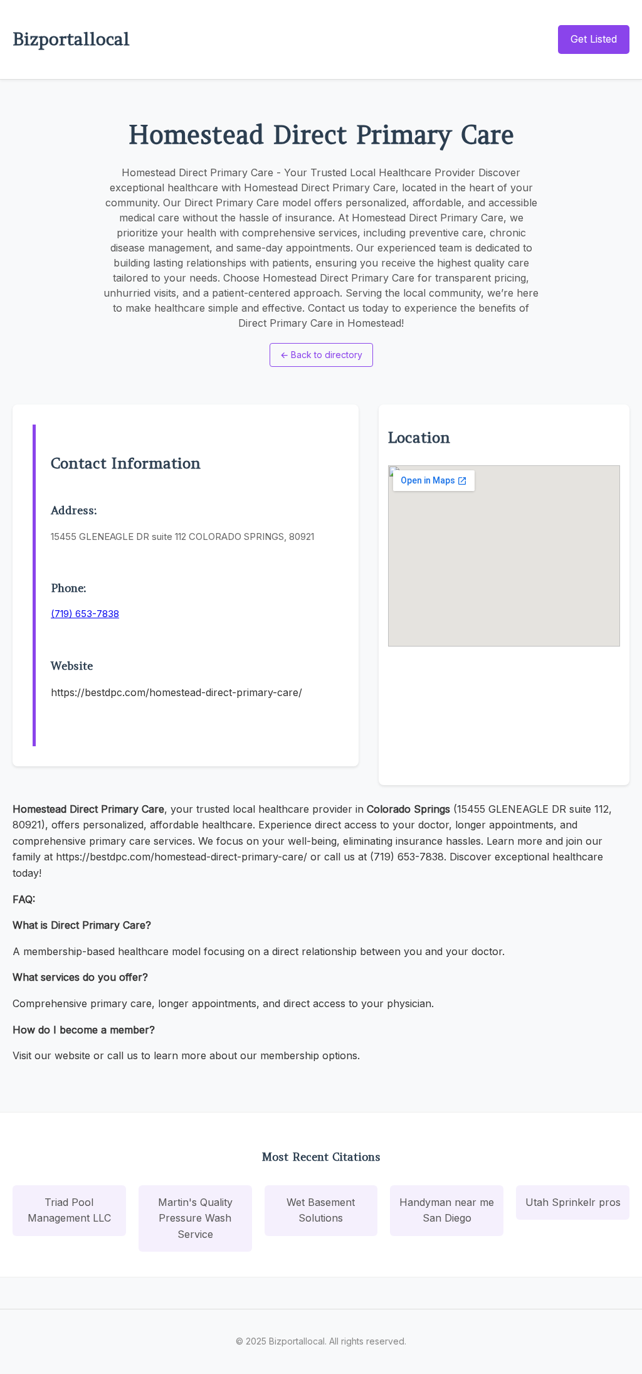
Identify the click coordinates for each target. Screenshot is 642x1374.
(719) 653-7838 (85, 614)
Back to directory (321, 354)
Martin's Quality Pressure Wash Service (195, 1218)
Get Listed (594, 39)
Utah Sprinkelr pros (573, 1202)
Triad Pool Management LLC (69, 1210)
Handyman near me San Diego (446, 1210)
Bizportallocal (71, 39)
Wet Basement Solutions (321, 1210)
